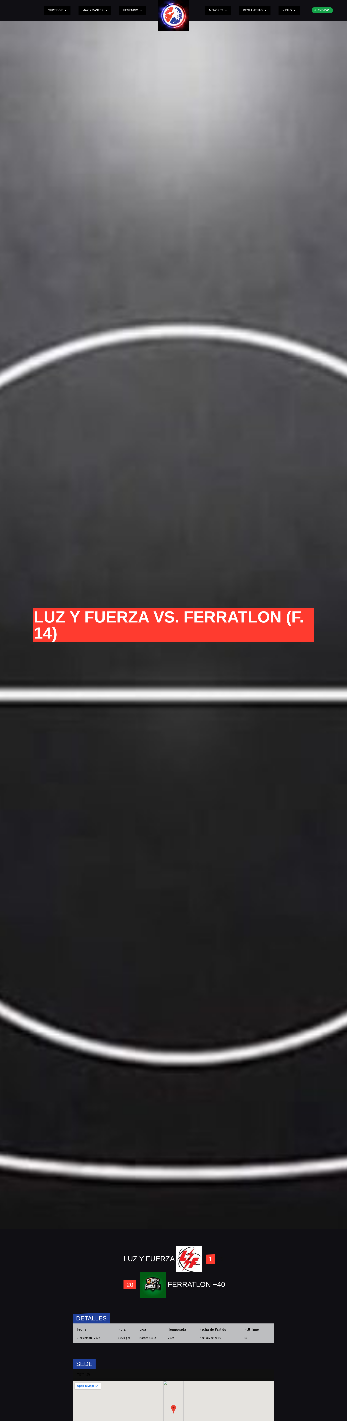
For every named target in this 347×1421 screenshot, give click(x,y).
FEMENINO (130, 10)
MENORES (216, 10)
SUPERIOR (55, 10)
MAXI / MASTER (93, 10)
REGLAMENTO (253, 10)
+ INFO (287, 10)
